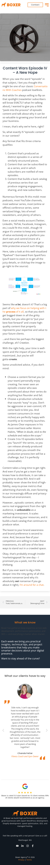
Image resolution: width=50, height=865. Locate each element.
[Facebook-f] (32, 846)
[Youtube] (17, 846)
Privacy (21, 860)
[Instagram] (27, 846)
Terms (29, 860)
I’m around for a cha (31, 584)
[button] (3, 730)
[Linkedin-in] (22, 846)
